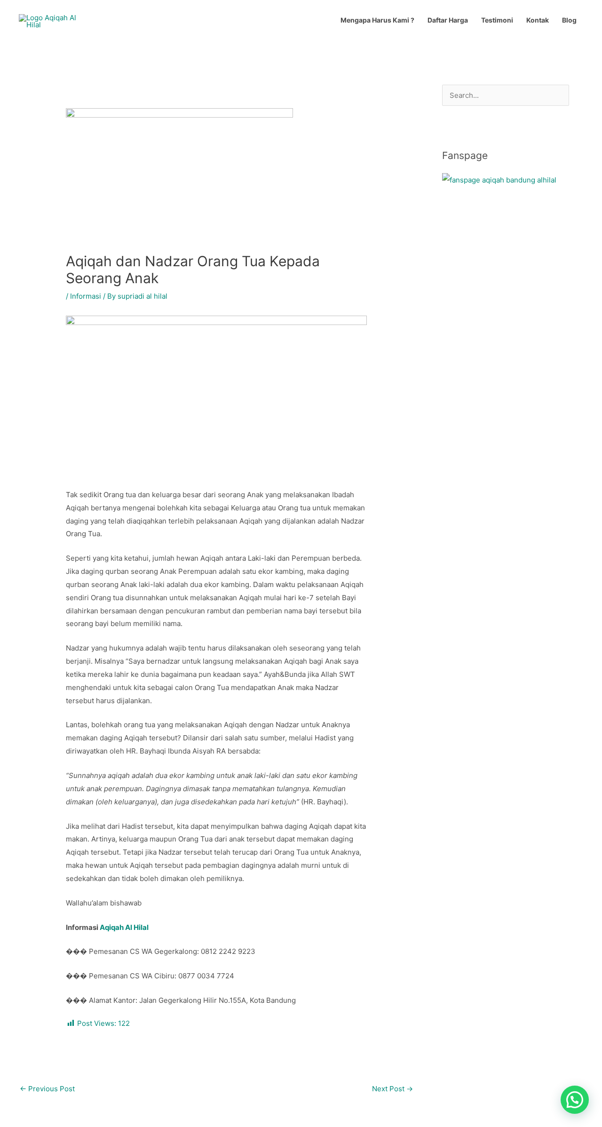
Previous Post (47, 1088)
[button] (575, 1100)
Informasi (85, 296)
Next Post (392, 1088)
